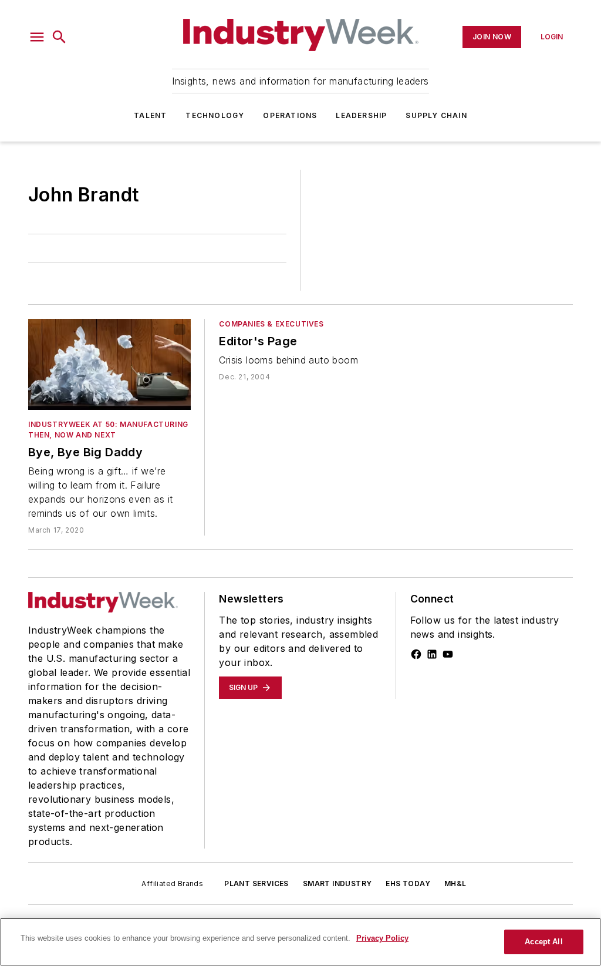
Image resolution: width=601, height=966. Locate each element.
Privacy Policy (382, 938)
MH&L (455, 883)
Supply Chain (436, 115)
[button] (37, 37)
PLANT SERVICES (256, 883)
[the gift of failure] (109, 364)
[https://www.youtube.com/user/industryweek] (448, 654)
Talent (150, 115)
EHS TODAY (408, 883)
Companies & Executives (271, 323)
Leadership (361, 115)
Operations (290, 115)
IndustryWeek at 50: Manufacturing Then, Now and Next (108, 429)
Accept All (543, 941)
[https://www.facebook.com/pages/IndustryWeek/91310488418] (416, 654)
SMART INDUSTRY (337, 883)
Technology (214, 115)
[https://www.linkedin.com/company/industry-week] (432, 654)
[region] (300, 942)
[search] (59, 37)
